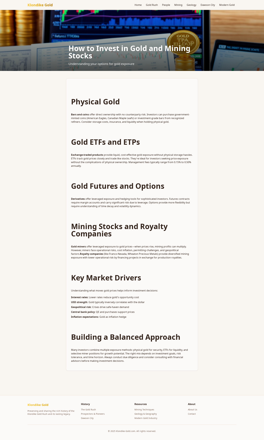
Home (138, 5)
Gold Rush (152, 5)
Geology (191, 5)
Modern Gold (227, 5)
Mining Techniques (144, 409)
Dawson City (208, 5)
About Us (192, 409)
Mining (178, 5)
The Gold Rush (88, 409)
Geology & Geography (145, 413)
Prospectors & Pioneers (93, 413)
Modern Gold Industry (145, 418)
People (166, 5)
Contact (192, 413)
